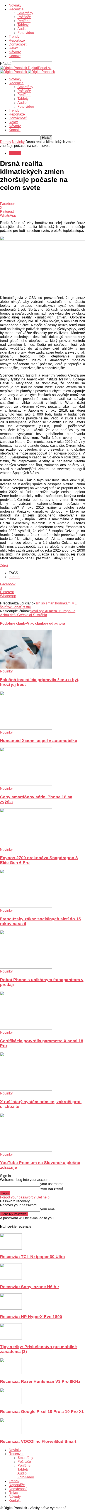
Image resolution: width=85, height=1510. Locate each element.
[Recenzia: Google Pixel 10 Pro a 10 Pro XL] (11, 1403)
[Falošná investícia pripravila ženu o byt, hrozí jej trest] (26, 667)
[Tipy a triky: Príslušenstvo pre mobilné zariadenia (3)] (11, 1338)
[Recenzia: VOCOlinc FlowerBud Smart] (11, 1433)
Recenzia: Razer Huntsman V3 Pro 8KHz (40, 1381)
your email (48, 1209)
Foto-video (25, 32)
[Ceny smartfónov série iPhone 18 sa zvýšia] (26, 784)
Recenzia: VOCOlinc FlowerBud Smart (38, 1441)
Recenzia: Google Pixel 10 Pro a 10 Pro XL (42, 1411)
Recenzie (16, 9)
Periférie (24, 21)
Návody (15, 52)
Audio (22, 29)
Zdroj (4, 565)
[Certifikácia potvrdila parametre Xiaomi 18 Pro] (26, 1028)
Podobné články (13, 623)
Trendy (14, 36)
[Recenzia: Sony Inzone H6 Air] (11, 1278)
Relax (13, 48)
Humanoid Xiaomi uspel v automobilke (38, 740)
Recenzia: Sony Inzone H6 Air (29, 1286)
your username (51, 1184)
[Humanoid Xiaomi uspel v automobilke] (26, 728)
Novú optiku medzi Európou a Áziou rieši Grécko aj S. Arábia (37, 613)
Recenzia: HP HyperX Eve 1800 (31, 1316)
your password (51, 1188)
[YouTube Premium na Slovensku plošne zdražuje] (26, 1150)
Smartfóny (25, 13)
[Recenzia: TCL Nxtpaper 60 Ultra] (11, 1248)
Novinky (15, 5)
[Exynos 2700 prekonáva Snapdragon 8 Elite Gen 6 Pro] (26, 846)
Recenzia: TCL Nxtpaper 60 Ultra (32, 1256)
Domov (5, 142)
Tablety (23, 25)
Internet (14, 577)
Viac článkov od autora (46, 623)
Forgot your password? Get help (24, 1197)
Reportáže (17, 40)
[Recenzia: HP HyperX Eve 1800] (11, 1308)
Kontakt (14, 56)
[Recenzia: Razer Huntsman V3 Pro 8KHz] (11, 1373)
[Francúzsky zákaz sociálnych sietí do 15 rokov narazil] (26, 906)
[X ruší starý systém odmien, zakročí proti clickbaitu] (26, 1089)
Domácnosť (18, 44)
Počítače (24, 17)
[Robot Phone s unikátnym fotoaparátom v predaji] (26, 967)
